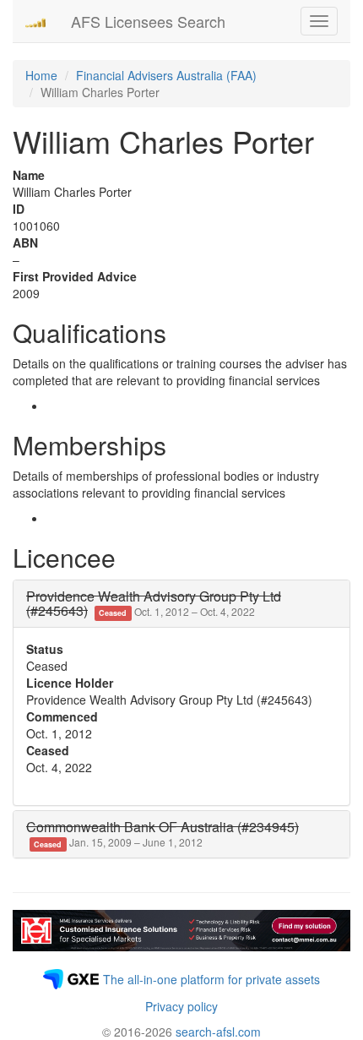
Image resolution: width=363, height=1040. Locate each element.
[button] (153, 603)
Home (41, 75)
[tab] (181, 603)
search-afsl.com (218, 1031)
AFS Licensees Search (148, 21)
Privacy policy (181, 1006)
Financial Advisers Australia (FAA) (166, 75)
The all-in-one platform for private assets (211, 979)
